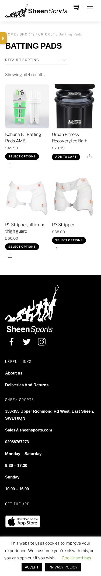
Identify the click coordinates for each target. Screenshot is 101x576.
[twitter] (26, 342)
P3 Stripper (63, 224)
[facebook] (11, 342)
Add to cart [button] (65, 157)
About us (13, 373)
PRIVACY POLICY (63, 567)
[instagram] (41, 342)
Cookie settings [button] (76, 558)
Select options (22, 156)
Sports (27, 34)
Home (10, 34)
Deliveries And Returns (26, 385)
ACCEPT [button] (32, 567)
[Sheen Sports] (40, 10)
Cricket (46, 34)
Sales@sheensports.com (28, 430)
